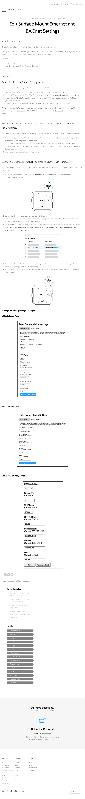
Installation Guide (11, 63)
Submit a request (77, 4)
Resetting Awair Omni (17, 611)
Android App (5, 783)
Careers (17, 768)
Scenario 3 (59, 111)
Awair (3, 762)
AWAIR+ (4, 778)
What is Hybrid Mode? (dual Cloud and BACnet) (21, 66)
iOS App (4, 780)
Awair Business (36, 18)
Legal (16, 775)
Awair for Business (7, 770)
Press (16, 770)
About (17, 762)
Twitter (8, 574)
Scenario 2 (21, 111)
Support (20, 10)
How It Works (6, 773)
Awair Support (24, 18)
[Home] (8, 10)
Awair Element (6, 765)
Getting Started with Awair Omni (54, 18)
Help (30, 762)
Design (4, 775)
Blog (16, 765)
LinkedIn (12, 574)
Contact (17, 773)
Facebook (5, 574)
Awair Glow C (6, 768)
